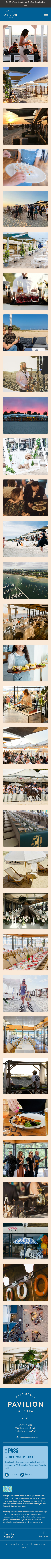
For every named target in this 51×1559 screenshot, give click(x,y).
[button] (46, 15)
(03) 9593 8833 (25, 1425)
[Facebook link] (23, 1418)
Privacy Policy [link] (10, 1544)
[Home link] (10, 14)
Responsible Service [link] (39, 1544)
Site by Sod (25, 1547)
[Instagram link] (27, 1418)
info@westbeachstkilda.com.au (25, 1437)
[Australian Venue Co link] (8, 1534)
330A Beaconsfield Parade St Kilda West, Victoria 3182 (25, 1429)
